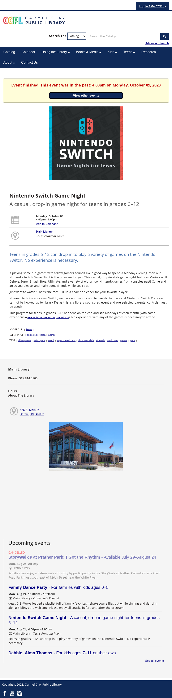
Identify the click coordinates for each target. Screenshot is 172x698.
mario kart (112, 340)
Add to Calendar (47, 223)
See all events (154, 660)
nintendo (100, 340)
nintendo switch (86, 340)
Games (52, 335)
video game (39, 340)
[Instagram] (19, 693)
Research (148, 52)
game (132, 340)
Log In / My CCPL (151, 6)
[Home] (34, 20)
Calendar (28, 52)
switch (51, 340)
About (8, 62)
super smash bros (66, 340)
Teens (128, 52)
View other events (86, 95)
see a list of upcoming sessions (48, 317)
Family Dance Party (58, 587)
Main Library (44, 231)
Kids (111, 52)
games (123, 340)
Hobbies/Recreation (35, 335)
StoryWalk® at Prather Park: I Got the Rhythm (82, 557)
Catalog (9, 52)
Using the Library (55, 52)
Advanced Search (157, 43)
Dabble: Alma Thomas (62, 653)
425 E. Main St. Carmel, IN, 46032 (32, 412)
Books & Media (87, 52)
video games (24, 340)
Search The (57, 36)
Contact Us (29, 62)
